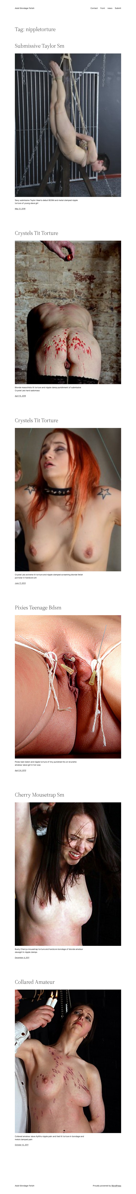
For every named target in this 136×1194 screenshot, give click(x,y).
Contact (94, 8)
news (110, 8)
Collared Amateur (35, 982)
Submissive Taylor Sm (39, 46)
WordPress (116, 1186)
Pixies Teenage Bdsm (38, 607)
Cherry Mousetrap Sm (39, 794)
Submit (118, 8)
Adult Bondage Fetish (24, 8)
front (102, 8)
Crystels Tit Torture (36, 233)
